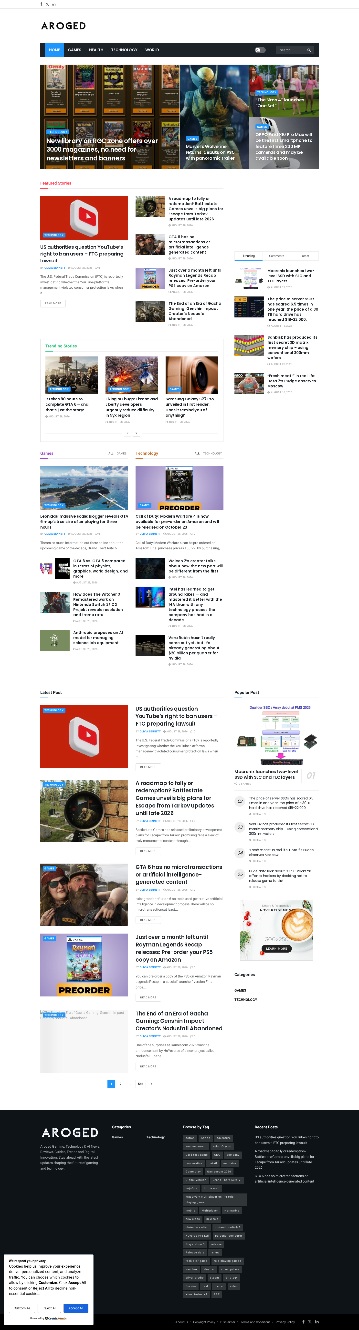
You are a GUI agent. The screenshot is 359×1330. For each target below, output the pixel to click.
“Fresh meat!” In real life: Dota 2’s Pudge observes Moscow (291, 381)
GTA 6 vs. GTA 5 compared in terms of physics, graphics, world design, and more (100, 568)
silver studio (195, 1278)
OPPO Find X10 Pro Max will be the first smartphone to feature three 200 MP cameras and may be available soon (284, 146)
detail (213, 1163)
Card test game (197, 1155)
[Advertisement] (276, 209)
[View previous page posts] (127, 433)
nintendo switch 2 (228, 1227)
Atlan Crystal (222, 1146)
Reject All (49, 1308)
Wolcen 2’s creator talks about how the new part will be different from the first (196, 566)
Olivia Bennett (61, 168)
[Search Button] (309, 50)
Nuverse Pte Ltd (197, 1236)
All (110, 453)
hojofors (192, 1188)
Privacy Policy (285, 1322)
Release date (195, 1253)
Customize (22, 1308)
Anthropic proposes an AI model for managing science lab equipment (98, 637)
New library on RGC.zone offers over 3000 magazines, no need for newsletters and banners (102, 149)
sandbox (191, 1269)
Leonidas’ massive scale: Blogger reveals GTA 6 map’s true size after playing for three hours (84, 521)
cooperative (194, 1163)
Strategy (231, 1278)
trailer (219, 1286)
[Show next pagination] (151, 1084)
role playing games (227, 1261)
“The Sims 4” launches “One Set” (279, 103)
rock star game (197, 1261)
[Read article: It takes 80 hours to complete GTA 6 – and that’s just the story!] (71, 375)
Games (74, 49)
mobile (190, 1211)
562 (140, 1084)
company (233, 1155)
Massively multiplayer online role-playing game (210, 1199)
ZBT (217, 1294)
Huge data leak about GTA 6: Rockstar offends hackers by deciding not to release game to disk (280, 876)
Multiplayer (210, 1211)
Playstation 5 (195, 1244)
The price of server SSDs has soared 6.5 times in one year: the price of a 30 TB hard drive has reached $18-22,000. (292, 309)
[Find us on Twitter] (47, 4)
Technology (124, 49)
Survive (191, 1286)
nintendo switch (197, 1227)
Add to (205, 1138)
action (190, 1138)
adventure (224, 1138)
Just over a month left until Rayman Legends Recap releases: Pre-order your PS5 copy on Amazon (195, 278)
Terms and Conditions (255, 1322)
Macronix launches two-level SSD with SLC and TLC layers (290, 276)
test (205, 1286)
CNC (217, 1155)
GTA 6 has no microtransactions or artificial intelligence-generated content (190, 244)
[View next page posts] (136, 433)
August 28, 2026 (87, 168)
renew (215, 1253)
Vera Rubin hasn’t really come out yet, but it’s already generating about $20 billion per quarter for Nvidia (194, 648)
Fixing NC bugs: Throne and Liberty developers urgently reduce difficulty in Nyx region (132, 407)
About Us (181, 1322)
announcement (196, 1146)
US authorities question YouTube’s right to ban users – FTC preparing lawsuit (81, 254)
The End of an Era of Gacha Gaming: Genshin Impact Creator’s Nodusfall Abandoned (195, 311)
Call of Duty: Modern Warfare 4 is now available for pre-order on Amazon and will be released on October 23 (177, 521)
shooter (209, 1269)
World (152, 49)
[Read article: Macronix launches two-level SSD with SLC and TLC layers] (276, 735)
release (216, 1244)
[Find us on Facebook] (41, 4)
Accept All (75, 1308)
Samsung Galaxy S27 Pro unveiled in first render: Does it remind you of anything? (190, 407)
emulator (229, 1163)
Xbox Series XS (197, 1294)
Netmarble (232, 1211)
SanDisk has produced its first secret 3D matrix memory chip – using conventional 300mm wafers (292, 347)
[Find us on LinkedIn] (54, 4)
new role (212, 1219)
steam (214, 1278)
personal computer (228, 1236)
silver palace (230, 1269)
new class (193, 1219)
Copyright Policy (204, 1322)
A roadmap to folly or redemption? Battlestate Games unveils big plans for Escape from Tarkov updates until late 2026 (196, 209)
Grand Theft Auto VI (227, 1180)
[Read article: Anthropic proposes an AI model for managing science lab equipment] (55, 640)
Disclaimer (227, 1322)
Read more (55, 303)
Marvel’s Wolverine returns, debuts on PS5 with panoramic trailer (210, 152)
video (234, 1286)
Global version (196, 1180)
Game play (193, 1172)
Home (54, 49)
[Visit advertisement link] (276, 930)
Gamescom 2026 (219, 1172)
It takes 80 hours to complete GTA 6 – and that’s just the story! (66, 404)
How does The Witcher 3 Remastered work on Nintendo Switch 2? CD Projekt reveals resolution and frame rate (98, 604)
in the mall (212, 1188)
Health (96, 49)
